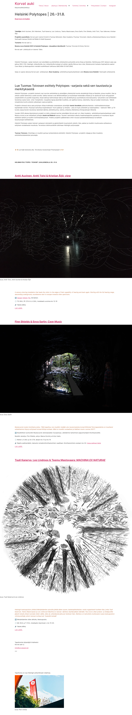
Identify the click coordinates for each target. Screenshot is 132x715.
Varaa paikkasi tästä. (94, 443)
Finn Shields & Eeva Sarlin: (38, 321)
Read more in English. (22, 19)
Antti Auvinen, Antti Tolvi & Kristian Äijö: (43, 175)
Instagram (112, 6)
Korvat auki (24, 3)
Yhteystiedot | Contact (98, 6)
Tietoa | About (43, 6)
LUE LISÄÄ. (18, 308)
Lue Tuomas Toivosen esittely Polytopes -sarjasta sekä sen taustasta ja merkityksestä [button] (63, 87)
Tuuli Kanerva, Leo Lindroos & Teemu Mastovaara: (60, 460)
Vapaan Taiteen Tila (23, 298)
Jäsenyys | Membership (59, 6)
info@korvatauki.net (21, 648)
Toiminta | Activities (79, 6)
